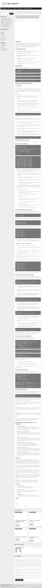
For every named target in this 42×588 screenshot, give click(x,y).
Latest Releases (3, 8)
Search (1, 12)
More (16, 525)
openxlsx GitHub (26, 487)
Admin (16, 19)
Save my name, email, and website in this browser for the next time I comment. (27, 577)
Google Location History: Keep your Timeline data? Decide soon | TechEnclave (20, 521)
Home (16, 12)
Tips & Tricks (9, 8)
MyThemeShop (13, 587)
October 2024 (3, 40)
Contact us (15, 585)
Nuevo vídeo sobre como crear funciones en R (34, 537)
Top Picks (14, 8)
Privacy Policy (21, 585)
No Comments (24, 523)
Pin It (26, 506)
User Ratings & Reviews (28, 8)
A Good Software (3, 44)
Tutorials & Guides (20, 8)
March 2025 (2, 34)
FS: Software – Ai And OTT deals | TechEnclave (34, 521)
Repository (29, 487)
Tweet (16, 506)
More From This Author (37, 547)
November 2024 (3, 39)
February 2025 (3, 35)
